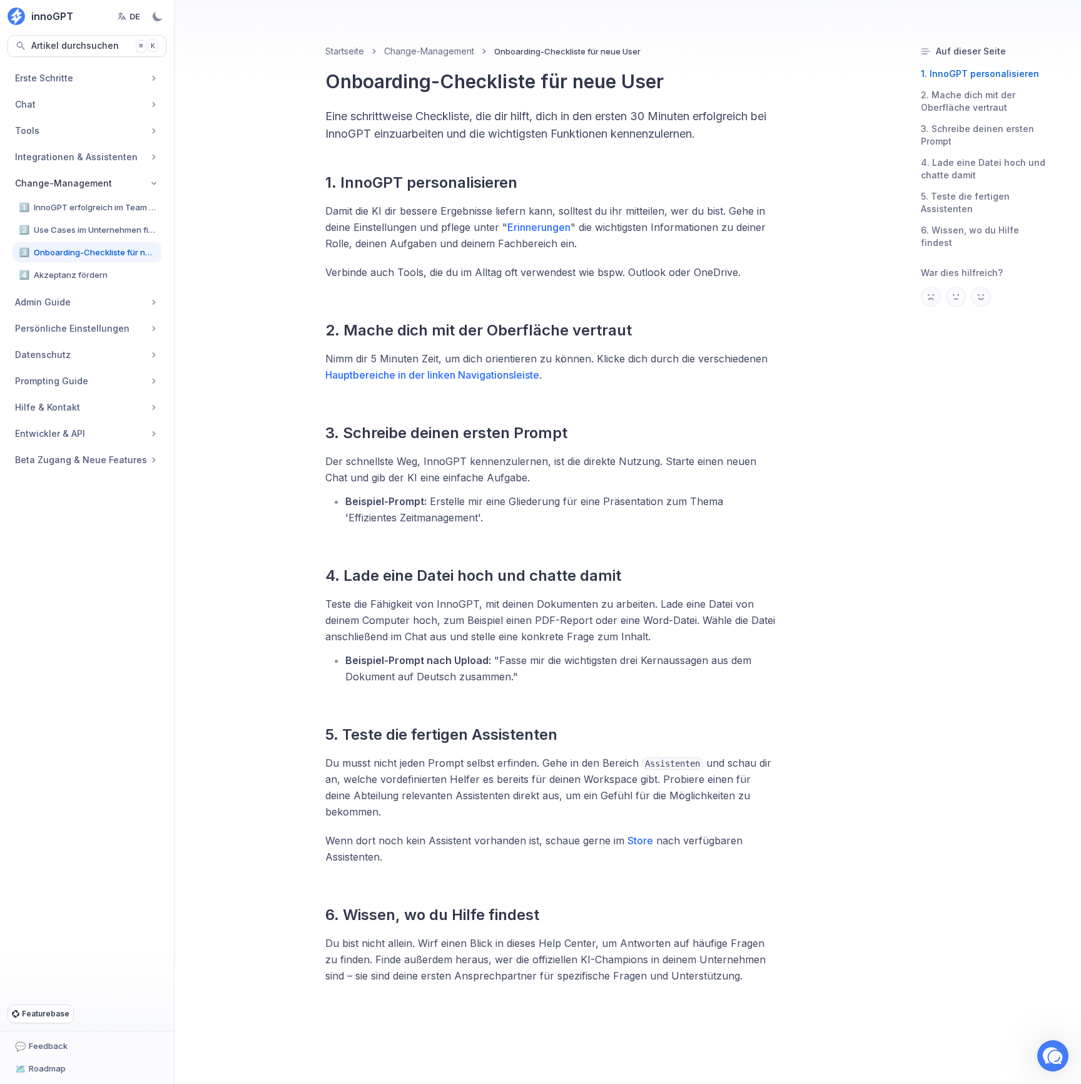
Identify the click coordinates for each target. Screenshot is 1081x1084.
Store (640, 840)
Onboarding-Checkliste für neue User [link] (567, 51)
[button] (1052, 1055)
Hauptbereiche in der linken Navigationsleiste (432, 375)
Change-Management (429, 51)
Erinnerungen (539, 227)
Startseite (344, 51)
